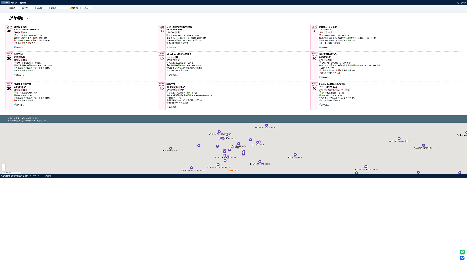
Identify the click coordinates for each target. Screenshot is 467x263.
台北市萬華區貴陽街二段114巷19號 (183, 93)
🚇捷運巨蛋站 (172, 65)
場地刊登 (14, 3)
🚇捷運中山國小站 (21, 65)
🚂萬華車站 (171, 95)
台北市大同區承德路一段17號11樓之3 (336, 63)
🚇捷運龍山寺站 (182, 95)
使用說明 (23, 3)
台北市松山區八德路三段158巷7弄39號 (184, 35)
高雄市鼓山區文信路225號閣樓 (181, 63)
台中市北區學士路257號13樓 (332, 93)
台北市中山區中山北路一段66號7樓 (335, 35)
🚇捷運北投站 (19, 38)
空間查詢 (5, 3)
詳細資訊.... (21, 47)
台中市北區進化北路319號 (26, 93)
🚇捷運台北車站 (346, 38)
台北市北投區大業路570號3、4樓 (29, 35)
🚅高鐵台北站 (334, 38)
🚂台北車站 (323, 38)
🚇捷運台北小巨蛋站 (174, 38)
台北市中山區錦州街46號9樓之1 (29, 63)
